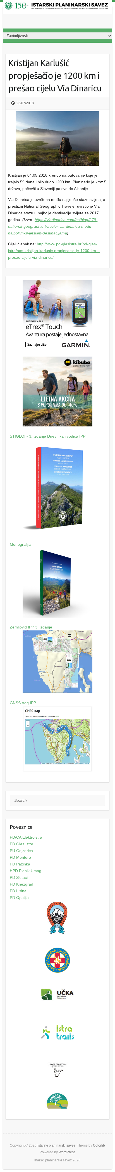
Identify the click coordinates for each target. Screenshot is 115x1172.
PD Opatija (19, 897)
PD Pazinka (20, 864)
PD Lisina (18, 891)
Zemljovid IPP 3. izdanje (31, 627)
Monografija (20, 544)
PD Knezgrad (21, 884)
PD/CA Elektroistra (26, 837)
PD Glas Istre (21, 844)
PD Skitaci (19, 877)
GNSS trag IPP (23, 703)
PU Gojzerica (21, 850)
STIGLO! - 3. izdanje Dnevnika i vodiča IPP (47, 436)
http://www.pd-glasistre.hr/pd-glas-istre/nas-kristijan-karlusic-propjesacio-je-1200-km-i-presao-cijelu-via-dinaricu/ (54, 251)
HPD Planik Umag (25, 871)
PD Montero (20, 857)
